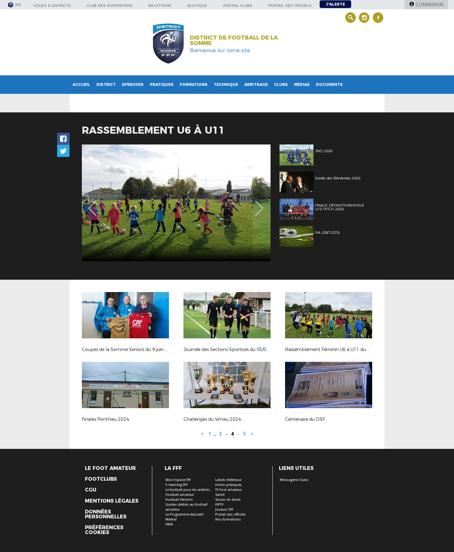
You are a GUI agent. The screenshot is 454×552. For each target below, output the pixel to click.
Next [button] (259, 203)
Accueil (81, 84)
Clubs (281, 84)
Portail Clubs (237, 5)
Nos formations (228, 519)
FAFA (169, 524)
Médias (302, 84)
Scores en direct (228, 500)
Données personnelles (105, 514)
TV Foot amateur (228, 490)
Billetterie (160, 5)
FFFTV (219, 505)
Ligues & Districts (52, 5)
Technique (226, 84)
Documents (329, 84)
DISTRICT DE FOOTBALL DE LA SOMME (234, 40)
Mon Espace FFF (178, 480)
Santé (220, 495)
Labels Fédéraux (228, 480)
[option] (176, 202)
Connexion (429, 4)
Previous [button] (92, 203)
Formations (194, 84)
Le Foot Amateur (110, 468)
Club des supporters (109, 5)
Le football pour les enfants (188, 490)
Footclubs (101, 479)
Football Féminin (179, 500)
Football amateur (180, 495)
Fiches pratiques (228, 485)
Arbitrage (256, 84)
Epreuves (133, 84)
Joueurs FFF (224, 510)
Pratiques (162, 84)
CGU (90, 489)
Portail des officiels (290, 5)
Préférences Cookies (104, 530)
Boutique (197, 5)
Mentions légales (111, 501)
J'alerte (335, 4)
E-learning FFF (176, 485)
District (106, 84)
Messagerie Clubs (294, 480)
